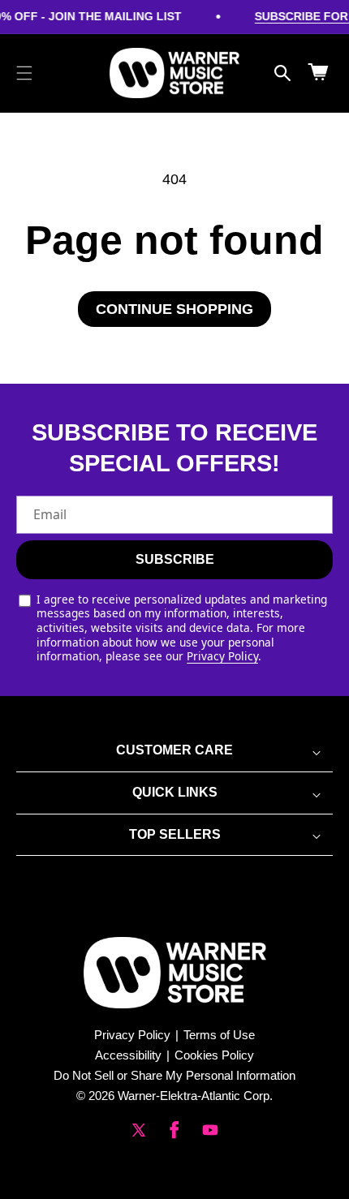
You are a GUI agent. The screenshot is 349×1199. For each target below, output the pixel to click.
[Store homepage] (175, 972)
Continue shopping (174, 309)
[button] (24, 73)
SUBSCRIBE (175, 559)
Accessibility (128, 1055)
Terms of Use (219, 1035)
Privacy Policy (222, 656)
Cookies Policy (214, 1055)
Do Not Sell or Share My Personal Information (174, 1075)
